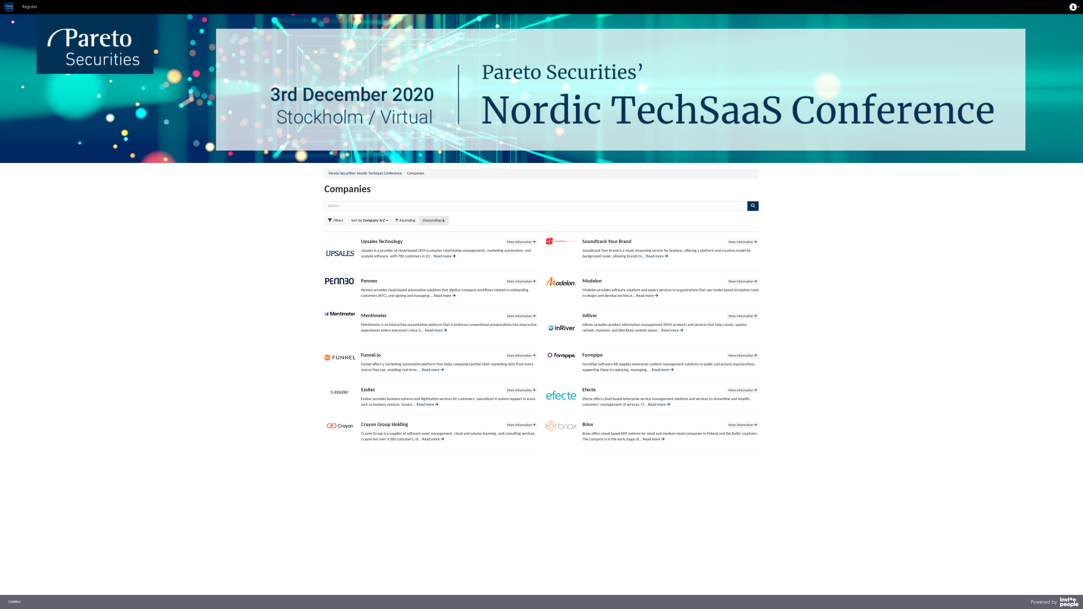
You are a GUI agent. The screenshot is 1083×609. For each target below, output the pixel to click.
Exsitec (368, 390)
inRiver (589, 316)
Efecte (589, 390)
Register (30, 7)
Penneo (369, 281)
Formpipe (592, 355)
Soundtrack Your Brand (606, 241)
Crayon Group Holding (384, 424)
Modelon (592, 281)
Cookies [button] (14, 602)
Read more (443, 256)
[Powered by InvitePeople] (1054, 603)
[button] (1074, 7)
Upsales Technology (382, 241)
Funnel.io (371, 355)
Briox (587, 424)
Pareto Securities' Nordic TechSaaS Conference (365, 173)
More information (519, 242)
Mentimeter (374, 316)
